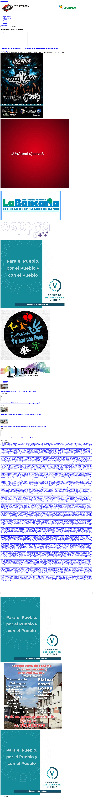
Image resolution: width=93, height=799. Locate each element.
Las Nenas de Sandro (5, 525)
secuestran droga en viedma (51, 562)
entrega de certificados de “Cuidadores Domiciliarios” (30, 492)
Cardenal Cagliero (59, 462)
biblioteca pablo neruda (85, 458)
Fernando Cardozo (87, 499)
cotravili (89, 476)
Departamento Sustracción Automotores (12, 480)
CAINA (71, 460)
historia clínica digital (32, 512)
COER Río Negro (77, 468)
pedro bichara (83, 544)
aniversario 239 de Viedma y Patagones (13, 452)
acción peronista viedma (79, 446)
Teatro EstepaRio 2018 (31, 570)
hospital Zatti (42, 513)
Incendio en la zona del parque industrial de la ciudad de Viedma (17, 437)
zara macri (28, 579)
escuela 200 (44, 493)
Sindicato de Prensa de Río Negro (85, 564)
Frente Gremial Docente (73, 505)
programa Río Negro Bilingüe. (52, 552)
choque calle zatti (65, 466)
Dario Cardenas (44, 479)
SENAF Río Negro (82, 562)
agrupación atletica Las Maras (30, 449)
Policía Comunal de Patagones (63, 548)
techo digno (38, 570)
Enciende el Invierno (52, 490)
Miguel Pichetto (66, 535)
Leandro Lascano (47, 525)
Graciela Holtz (76, 508)
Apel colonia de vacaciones (80, 452)
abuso (43, 445)
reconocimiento (52, 554)
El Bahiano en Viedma (31, 487)
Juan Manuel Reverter (31, 520)
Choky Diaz (59, 466)
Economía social (6, 21)
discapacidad (23, 485)
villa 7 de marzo (63, 577)
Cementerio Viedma (13, 465)
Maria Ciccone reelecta (60, 531)
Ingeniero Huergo (67, 515)
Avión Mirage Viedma (52, 457)
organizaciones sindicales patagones (13, 540)
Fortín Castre (14, 505)
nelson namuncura (23, 538)
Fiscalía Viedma (40, 504)
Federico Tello (35, 499)
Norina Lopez (86, 538)
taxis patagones (70, 569)
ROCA (41, 559)
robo (41, 557)
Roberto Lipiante (23, 557)
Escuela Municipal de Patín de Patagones (21, 496)
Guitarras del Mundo (13, 511)
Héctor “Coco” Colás (13, 512)
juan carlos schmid (23, 520)
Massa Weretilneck (39, 533)
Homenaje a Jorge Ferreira (46, 512)
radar (56, 553)
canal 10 (6, 462)
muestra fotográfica (60, 536)
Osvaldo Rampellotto (43, 540)
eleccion (44, 488)
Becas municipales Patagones (63, 458)
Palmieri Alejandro (37, 541)
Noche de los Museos (53, 538)
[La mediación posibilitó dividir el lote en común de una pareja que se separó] (4, 400)
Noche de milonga (61, 538)
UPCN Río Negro (59, 575)
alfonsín (70, 450)
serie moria (26, 563)
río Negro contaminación (69, 556)
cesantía (83, 465)
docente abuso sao (41, 485)
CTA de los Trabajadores (39, 477)
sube (31, 568)
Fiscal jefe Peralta (23, 504)
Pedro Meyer (89, 544)
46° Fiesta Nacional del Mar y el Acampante (38, 444)
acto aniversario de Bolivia (26, 448)
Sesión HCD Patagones (53, 563)
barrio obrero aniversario (25, 458)
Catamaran (50, 464)
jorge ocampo (27, 517)
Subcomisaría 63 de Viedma (24, 568)
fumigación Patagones (40, 506)
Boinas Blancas (83, 459)
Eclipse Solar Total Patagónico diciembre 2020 (10, 487)
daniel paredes (11, 479)
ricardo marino (27, 556)
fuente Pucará (33, 506)
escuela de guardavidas (38, 495)
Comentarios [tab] (5, 381)
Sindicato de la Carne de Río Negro (51, 564)
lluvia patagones (32, 528)
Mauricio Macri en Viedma (55, 533)
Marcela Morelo (47, 530)
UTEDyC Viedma (80, 575)
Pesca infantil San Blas (54, 546)
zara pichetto (33, 579)
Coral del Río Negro (13, 476)
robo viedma (36, 559)
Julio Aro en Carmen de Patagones (83, 521)
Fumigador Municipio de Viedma (60, 506)
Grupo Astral (28, 509)
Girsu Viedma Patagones (27, 508)
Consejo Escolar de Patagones (48, 474)
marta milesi (15, 533)
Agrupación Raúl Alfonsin (41, 449)
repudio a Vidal (66, 555)
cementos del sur (20, 465)
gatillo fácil (73, 507)
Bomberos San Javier (20, 460)
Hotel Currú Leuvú (59, 513)
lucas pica (2, 529)
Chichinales (54, 466)
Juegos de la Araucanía (24, 521)
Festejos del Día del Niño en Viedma (30, 500)
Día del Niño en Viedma (67, 483)
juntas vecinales (45, 522)
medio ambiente (83, 533)
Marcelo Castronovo (62, 530)
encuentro (59, 490)
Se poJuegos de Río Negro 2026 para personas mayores (78, 561)
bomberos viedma (28, 460)
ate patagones (50, 456)
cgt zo (28, 466)
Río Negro (62, 556)
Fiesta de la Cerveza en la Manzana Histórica (42, 501)
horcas (17, 513)
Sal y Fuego (69, 560)
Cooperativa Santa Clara (69, 475)
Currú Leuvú (70, 477)
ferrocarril (9, 500)
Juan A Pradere (66, 519)
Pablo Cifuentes (57, 540)
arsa (87, 453)
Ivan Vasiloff (62, 516)
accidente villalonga (70, 446)
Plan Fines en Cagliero (27, 547)
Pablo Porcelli (81, 540)
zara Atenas (23, 579)
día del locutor (35, 483)
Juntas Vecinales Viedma (54, 522)
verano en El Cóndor (12, 577)
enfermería (85, 491)
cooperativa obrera (60, 475)
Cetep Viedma (88, 465)
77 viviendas (89, 444)
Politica (4, 17)
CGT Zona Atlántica (34, 466)
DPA (57, 485)
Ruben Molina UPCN (39, 560)
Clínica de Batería (19, 468)
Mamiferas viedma (85, 529)
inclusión (56, 515)
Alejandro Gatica (43, 450)
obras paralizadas (46, 539)
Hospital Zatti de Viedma (50, 513)
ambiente (45, 451)
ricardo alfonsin (87, 555)
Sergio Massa (9, 563)
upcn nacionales (52, 575)
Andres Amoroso (69, 451)
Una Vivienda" (55, 574)
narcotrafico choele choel (9, 538)
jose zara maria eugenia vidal (42, 519)
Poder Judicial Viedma (18, 548)
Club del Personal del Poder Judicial (40, 468)
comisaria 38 (45, 471)
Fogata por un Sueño (81, 504)
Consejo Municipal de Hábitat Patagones (83, 474)
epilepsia (83, 492)
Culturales (5, 23)
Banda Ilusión (69, 457)
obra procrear (26, 539)
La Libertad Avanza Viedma (15, 524)
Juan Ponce (54, 520)
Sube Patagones (35, 568)
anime (89, 451)
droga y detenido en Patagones (74, 485)
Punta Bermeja (23, 553)
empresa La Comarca (26, 490)
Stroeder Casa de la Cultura (10, 568)
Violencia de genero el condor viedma (8, 578)
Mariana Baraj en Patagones (27, 532)
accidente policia (31, 446)
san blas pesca (36, 561)
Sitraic (2, 567)
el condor (47, 487)
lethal (26, 527)
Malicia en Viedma (56, 529)
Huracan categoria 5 (81, 513)
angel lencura (84, 451)
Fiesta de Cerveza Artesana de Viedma (25, 501)
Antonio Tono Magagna (64, 452)
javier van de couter (82, 516)
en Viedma (42, 490)
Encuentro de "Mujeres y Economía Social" (69, 490)
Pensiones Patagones (8, 546)
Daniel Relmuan (18, 479)
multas (87, 536)
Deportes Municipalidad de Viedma (50, 480)
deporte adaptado (23, 480)
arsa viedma (33, 454)
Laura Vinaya (32, 525)
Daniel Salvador (24, 479)
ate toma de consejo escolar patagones (60, 456)
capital (54, 462)
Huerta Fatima (66, 513)
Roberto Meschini (30, 557)
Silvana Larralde (17, 564)
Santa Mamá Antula (56, 561)
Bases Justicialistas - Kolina (47, 458)
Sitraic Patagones (6, 567)
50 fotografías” (51, 444)
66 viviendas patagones (82, 444)
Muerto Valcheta (52, 536)
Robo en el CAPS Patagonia (65, 557)
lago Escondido (71, 524)
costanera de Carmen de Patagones (77, 476)
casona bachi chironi (43, 464)
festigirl (39, 500)
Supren (15, 569)
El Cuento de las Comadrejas (59, 487)
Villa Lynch (76, 577)
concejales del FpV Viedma (10, 473)
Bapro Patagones (86, 457)
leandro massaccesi (55, 525)
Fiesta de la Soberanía (62, 501)
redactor (7, 51)
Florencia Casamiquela (55, 504)
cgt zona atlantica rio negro (44, 466)
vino (87, 577)
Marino (34, 532)
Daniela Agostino (31, 479)
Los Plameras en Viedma (50, 528)
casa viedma (24, 464)
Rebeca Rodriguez (6, 554)
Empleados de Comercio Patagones (8, 490)
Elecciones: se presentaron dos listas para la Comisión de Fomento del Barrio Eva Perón (23, 426)
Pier (60, 546)
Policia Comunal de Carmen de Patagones (48, 548)
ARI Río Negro (55, 453)
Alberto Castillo (4, 450)
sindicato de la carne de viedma (64, 564)
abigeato (21, 445)
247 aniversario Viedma (55, 443)
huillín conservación (73, 513)
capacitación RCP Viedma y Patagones (44, 462)
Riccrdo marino (50, 556)
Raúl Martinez (82, 553)
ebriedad (89, 485)
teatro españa (88, 569)
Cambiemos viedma (50, 461)
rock (51, 559)
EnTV (70, 492)
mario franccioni (66, 532)
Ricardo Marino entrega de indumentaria (38, 556)
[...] (64, 52)
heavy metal (89, 511)
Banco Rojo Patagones (62, 457)
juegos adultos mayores (65, 520)
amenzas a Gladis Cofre (52, 451)
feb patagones (29, 499)
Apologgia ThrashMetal (8, 453)
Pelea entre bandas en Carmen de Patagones (67, 545)
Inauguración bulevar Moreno (28, 514)
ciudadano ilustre (76, 467)
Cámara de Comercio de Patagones (29, 461)
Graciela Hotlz (82, 508)
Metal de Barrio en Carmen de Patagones (19, 535)
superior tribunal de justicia (62, 568)
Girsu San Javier (18, 508)
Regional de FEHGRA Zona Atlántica (12, 555)
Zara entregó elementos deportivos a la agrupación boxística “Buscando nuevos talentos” (29, 48)
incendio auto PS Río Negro (44, 514)
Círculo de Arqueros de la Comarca (53, 467)
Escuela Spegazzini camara (34, 496)
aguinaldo (66, 449)
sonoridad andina (65, 567)
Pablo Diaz (70, 540)
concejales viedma (29, 473)
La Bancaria (37, 523)
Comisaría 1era (20, 471)
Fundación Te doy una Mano (20, 507)
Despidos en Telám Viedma (46, 481)
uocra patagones (37, 575)
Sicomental (66, 563)
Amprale (59, 451)
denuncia (2, 480)
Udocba (24, 574)
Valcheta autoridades (61, 576)
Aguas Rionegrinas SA (58, 449)
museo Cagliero (65, 537)
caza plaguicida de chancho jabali (77, 464)
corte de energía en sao (36, 476)
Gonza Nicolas (70, 508)
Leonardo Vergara (21, 527)
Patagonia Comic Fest (24, 544)
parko (8, 543)
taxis (66, 569)
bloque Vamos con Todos (74, 459)
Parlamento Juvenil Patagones (15, 543)
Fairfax (68, 498)
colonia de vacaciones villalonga (31, 469)
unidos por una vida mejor (6, 575)
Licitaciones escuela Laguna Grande (81, 527)
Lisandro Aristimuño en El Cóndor (22, 528)
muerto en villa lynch (45, 536)
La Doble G (58, 523)
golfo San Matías (56, 508)
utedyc (75, 575)
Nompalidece (67, 538)
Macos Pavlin (36, 529)
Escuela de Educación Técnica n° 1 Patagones (10, 495)
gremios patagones (12, 509)
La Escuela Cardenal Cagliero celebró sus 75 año (71, 523)
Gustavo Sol (37, 511)
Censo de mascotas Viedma (29, 465)
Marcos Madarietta (29, 531)
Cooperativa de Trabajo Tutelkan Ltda (49, 475)
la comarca (53, 523)
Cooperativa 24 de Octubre (26, 475)
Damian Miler (81, 477)
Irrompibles (40, 516)
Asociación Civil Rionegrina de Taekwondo (75, 454)
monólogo (81, 535)
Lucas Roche (7, 529)
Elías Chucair (75, 489)
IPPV (27, 516)
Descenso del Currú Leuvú (21, 481)
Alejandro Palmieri (58, 450)
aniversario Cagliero (25, 452)
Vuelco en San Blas (70, 578)
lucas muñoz (89, 528)
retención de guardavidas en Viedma (77, 555)
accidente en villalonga (9, 446)
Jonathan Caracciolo (20, 517)
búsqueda (64, 460)
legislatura (68, 525)
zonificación (42, 579)
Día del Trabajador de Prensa (12, 484)
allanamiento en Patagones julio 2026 (12, 451)
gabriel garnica (37, 507)
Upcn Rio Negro (66, 575)
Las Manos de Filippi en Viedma (85, 524)
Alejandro (32, 450)
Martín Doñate (21, 533)
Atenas (69, 456)
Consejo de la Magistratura (36, 474)
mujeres (83, 536)
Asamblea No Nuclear (45, 454)
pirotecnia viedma (77, 546)
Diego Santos (76, 484)
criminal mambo (24, 477)
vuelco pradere (77, 578)
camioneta (74, 461)
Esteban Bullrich (22, 497)
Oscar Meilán (30, 540)
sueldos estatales (53, 568)
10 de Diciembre (25, 443)
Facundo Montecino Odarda (60, 498)
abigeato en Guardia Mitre (28, 445)
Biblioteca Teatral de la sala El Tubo (8, 459)
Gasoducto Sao (55, 507)
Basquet (55, 458)
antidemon (57, 452)
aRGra (50, 453)
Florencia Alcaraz (47, 504)
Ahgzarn (80, 449)
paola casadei (49, 541)
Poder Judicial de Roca (9, 548)
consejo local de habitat (70, 474)
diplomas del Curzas (84, 484)
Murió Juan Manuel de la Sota (56, 537)
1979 (40, 443)
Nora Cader (73, 538)
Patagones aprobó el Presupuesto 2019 (12, 544)
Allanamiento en (80, 450)
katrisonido (18, 523)
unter (30, 575)
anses (54, 452)
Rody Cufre (74, 559)
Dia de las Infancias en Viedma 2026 (13, 483)
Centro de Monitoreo (62, 465)
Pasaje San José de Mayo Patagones (46, 543)
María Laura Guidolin (10, 532)
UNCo (59, 574)
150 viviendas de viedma (34, 443)
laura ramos (27, 525)
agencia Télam (21, 449)
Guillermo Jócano (76, 509)
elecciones (48, 488)
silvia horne (23, 564)
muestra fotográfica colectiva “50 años (71, 536)
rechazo (12, 554)
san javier (41, 561)
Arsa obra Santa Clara (26, 454)
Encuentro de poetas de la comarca (12, 491)
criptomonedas (31, 477)
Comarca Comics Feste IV (77, 469)
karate (2, 523)
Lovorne (85, 528)
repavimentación (59, 555)
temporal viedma (79, 570)
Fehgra (39, 499)
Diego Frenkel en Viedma (63, 484)
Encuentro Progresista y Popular (47, 491)
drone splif (82, 485)
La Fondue (89, 523)
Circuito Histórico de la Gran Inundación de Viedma (29, 467)
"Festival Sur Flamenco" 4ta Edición (8, 443)
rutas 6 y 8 (58, 560)
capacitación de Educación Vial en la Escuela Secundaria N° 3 (24, 462)
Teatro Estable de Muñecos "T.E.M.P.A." (18, 570)
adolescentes (56, 448)
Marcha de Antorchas (86, 530)
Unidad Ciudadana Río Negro (85, 574)
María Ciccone (42, 531)
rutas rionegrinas (64, 560)
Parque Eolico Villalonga (27, 543)
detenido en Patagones (17, 482)
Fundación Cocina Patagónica (73, 506)
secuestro (59, 562)
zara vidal (38, 579)
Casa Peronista (18, 464)
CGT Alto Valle (7, 466)
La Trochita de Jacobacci (55, 524)
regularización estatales (38, 555)
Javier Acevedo (70, 516)
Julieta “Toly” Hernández (66, 521)
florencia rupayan (63, 504)
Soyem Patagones (79, 567)
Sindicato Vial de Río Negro (61, 565)
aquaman (25, 453)
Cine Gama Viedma (7, 467)
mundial (12, 537)
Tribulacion (51, 572)
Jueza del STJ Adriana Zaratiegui (35, 521)
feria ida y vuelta (57, 499)
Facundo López (52, 498)
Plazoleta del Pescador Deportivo (59, 547)
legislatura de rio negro (75, 525)
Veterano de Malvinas (28, 577)
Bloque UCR (54, 459)
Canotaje (10, 462)
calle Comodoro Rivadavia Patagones (81, 460)
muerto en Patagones (36, 536)
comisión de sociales (34, 472)
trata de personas (11, 572)
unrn (28, 575)
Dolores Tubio (53, 485)
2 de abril (43, 443)
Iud (49, 516)
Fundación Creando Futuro (84, 506)
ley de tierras (51, 527)
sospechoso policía (72, 567)
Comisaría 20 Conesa (28, 471)
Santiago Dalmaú (63, 561)
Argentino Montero (45, 453)
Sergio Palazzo (15, 563)
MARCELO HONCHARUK (72, 530)
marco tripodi (9, 531)
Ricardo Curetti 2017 (11, 556)
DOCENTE (35, 485)
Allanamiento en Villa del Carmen (26, 451)
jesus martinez (7, 517)
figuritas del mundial (86, 503)
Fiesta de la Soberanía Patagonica (74, 501)
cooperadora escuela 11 (5, 475)
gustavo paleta (31, 511)
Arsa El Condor (11, 454)
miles (71, 535)
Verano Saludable (20, 577)
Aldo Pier (28, 450)
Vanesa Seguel (75, 576)
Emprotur (32, 490)
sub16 (17, 568)
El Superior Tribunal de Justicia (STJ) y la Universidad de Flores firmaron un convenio (25, 488)
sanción (45, 561)
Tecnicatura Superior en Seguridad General (50, 570)
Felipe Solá (43, 499)
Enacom (46, 490)
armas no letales (74, 453)
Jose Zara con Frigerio (31, 519)
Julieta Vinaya (57, 521)
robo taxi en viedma (30, 559)
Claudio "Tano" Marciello (10, 468)
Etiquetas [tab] (5, 382)
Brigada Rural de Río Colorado (44, 460)
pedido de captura (76, 544)
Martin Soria (26, 533)
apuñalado (21, 453)
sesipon (59, 563)
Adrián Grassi (68, 448)
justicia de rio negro (63, 522)
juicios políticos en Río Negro (48, 521)
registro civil (22, 555)
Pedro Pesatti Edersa (10, 545)
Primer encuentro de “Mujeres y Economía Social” (49, 551)
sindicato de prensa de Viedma (7, 565)
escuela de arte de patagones (84, 493)
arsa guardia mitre (18, 454)
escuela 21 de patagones (51, 493)
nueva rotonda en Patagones (17, 539)
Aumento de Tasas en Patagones (14, 457)
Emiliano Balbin (82, 489)
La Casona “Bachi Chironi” (45, 523)
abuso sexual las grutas (49, 445)
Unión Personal (14, 575)
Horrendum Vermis (27, 513)
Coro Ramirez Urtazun (22, 476)
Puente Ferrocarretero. (15, 553)
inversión (24, 516)
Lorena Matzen (39, 528)
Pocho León (68, 547)
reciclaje (28, 554)
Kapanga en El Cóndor (85, 522)
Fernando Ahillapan (80, 499)
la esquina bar (83, 523)
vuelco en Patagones (61, 578)
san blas (31, 561)
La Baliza (33, 523)
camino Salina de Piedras (66, 461)
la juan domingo (6, 524)
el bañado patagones (40, 487)
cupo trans (58, 477)
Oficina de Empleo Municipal (56, 539)
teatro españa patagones (5, 570)
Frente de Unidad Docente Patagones (61, 505)
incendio (36, 514)
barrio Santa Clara (33, 458)
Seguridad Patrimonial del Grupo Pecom (69, 562)
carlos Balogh (77, 462)
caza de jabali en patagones (65, 464)
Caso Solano (36, 464)
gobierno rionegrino (49, 508)
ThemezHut (21, 797)
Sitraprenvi (17, 567)
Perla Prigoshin (30, 546)
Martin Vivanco (32, 533)
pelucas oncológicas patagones (82, 545)
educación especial (23, 487)
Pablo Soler (86, 540)
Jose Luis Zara (84, 517)
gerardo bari (85, 507)
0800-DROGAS (18, 443)
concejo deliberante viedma (64, 473)
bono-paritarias (35, 460)
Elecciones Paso (13, 489)
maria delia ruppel (68, 531)
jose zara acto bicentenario (21, 519)
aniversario (3, 452)
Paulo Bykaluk (64, 544)
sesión (33, 563)
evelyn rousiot (46, 497)
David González (51, 479)
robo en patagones (83, 557)
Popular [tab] (4, 379)
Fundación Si (11, 507)
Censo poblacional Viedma (40, 465)
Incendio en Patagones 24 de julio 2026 (22, 515)
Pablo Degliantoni (63, 540)
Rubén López (31, 560)
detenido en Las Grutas (8, 482)
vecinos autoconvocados (83, 576)
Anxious (71, 452)
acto (8, 448)
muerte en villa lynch (28, 536)
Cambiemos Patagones (40, 461)
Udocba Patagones (30, 574)
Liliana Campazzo (11, 528)
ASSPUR (37, 456)
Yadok (20, 579)
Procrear (6, 552)
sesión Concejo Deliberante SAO (41, 563)
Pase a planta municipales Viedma (60, 543)
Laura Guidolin (21, 525)
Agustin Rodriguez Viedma (73, 449)
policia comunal (36, 548)
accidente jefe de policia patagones (21, 446)
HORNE (21, 513)
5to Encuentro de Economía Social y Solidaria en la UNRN (66, 444)
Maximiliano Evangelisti (66, 533)
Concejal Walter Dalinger (77, 472)
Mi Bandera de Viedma (32, 535)
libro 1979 (63, 527)
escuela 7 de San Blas (61, 493)
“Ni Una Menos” (9, 580)
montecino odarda (86, 535)
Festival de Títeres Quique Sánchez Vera (52, 500)
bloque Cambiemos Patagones (21, 459)
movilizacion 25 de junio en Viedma (8, 536)
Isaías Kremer (45, 516)
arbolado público (37, 453)
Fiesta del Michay (53, 503)
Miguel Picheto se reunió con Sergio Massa (54, 535)
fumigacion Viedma (49, 506)
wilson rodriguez (15, 579)
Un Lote (35, 574)
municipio (38, 537)
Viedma (42, 577)
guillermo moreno (83, 509)
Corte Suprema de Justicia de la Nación (58, 476)
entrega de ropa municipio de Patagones (61, 492)
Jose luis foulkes (67, 517)
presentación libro (22, 551)
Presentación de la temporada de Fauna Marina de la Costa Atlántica (18, 391)
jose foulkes (51, 517)
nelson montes (17, 538)
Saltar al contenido (4, 1)
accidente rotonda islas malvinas (49, 446)
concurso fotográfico (74, 473)
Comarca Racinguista (87, 469)
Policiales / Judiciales (7, 18)
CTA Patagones (47, 477)
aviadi (47, 457)
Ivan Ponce (52, 516)
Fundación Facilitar (4, 507)
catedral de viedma (56, 464)
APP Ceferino (16, 453)
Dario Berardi (38, 479)
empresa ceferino (18, 490)
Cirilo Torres (70, 467)
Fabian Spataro (39, 498)
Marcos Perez (36, 531)
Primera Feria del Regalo (65, 551)
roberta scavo (5, 557)
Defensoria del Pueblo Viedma (70, 479)
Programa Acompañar (21, 552)
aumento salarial (35, 457)
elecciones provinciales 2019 (53, 489)
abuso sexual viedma (58, 445)
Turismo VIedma (84, 572)
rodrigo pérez (69, 559)
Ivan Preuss (57, 516)
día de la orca (81, 482)
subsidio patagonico (43, 568)
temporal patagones (72, 570)
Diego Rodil (71, 484)
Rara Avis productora (65, 553)
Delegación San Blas (81, 479)
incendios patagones (50, 515)
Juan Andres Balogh (73, 519)
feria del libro (50, 499)
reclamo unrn (42, 554)
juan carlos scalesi (15, 520)
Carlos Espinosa (84, 462)
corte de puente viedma (45, 476)
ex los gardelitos (53, 497)
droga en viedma (64, 485)
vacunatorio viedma (46, 576)
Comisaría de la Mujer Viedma (55, 471)
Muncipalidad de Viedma (6, 537)
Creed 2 (19, 477)
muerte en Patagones (19, 536)
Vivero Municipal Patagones (41, 578)
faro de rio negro (8, 499)
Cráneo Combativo (13, 477)
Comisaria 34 (40, 471)
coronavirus (29, 476)
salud (24, 561)
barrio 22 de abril (16, 458)
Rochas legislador (46, 559)
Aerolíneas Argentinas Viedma (77, 448)
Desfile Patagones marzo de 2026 (33, 481)
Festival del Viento (75, 500)
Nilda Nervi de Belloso (43, 538)
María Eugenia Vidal (84, 531)
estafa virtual (74, 496)
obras (41, 539)
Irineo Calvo (35, 516)
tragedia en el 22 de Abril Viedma (53, 571)
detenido (53, 481)
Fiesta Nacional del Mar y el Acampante (74, 503)
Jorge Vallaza (46, 517)
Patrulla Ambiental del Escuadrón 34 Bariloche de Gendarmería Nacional (46, 544)
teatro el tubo (76, 569)
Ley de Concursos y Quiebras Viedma (41, 527)
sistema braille (87, 565)
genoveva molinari (79, 507)
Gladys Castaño (35, 508)
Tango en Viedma (32, 569)
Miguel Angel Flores (41, 535)
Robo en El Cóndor (75, 557)
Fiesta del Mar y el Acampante (29, 503)
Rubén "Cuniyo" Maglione (23, 560)
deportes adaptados (39, 480)
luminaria (21, 529)
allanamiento (74, 450)
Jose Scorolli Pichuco (8, 519)
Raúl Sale (87, 553)
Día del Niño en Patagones (43, 483)
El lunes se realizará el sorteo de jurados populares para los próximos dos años (21, 414)
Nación (83, 537)
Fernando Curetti (4, 500)
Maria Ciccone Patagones (50, 531)
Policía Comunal (30, 548)
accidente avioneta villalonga (74, 445)
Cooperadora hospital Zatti (15, 475)
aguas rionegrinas (50, 449)
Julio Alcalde (73, 521)
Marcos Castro (15, 531)
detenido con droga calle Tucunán (62, 481)
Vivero (34, 578)
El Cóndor (51, 487)
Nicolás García (30, 538)
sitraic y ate (12, 567)
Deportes (5, 20)
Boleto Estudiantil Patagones (10, 460)
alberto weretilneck (11, 450)
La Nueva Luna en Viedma (38, 524)
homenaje (39, 512)
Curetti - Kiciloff (63, 477)
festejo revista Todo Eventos (17, 500)
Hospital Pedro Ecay (35, 513)
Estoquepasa (10, 796)
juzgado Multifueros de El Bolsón (74, 522)
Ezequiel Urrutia (14, 498)
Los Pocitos (58, 528)
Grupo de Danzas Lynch (36, 509)
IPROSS (30, 516)
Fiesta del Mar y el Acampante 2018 (43, 503)
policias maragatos (24, 549)
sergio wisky (20, 563)
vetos (34, 577)
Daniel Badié (5, 479)
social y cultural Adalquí (24, 567)
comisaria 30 (35, 471)
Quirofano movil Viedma (50, 553)
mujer (81, 536)
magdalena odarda (48, 529)
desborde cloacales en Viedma (10, 481)
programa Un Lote (62, 552)
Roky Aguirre (6, 560)
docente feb (47, 485)
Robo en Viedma (7, 559)
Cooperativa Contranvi (36, 475)
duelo (86, 485)
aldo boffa (24, 450)
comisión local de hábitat (43, 472)
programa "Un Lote (12, 552)
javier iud (76, 516)
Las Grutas (76, 524)
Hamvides (42, 511)
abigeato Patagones (38, 445)
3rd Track (67, 443)
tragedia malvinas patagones (65, 571)
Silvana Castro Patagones (9, 564)
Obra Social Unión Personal (34, 539)
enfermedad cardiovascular (77, 491)
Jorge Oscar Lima (39, 517)
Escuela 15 (39, 493)
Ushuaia (71, 575)
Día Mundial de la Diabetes (35, 484)
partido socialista (35, 543)
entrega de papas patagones (47, 492)
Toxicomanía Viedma (42, 571)
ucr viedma (20, 574)
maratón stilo (41, 530)
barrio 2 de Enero (9, 458)
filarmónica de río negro (5, 504)
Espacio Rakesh (69, 496)
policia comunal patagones (74, 548)
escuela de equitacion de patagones (26, 495)
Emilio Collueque (88, 489)
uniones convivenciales (22, 575)
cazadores (87, 464)
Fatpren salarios (17, 499)
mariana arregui (18, 532)
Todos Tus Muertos (16, 571)
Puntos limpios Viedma (40, 553)
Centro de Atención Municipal (52, 465)
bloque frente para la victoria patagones (35, 459)
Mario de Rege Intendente (58, 532)
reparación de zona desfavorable (49, 555)
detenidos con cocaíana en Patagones (47, 482)
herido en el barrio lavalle (23, 512)
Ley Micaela (56, 527)
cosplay (68, 476)
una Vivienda (48, 574)
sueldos (48, 568)
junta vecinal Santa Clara (37, 522)
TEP (5, 571)
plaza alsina (34, 547)
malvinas (79, 529)
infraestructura (61, 515)
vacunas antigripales (18, 576)
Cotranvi (85, 476)
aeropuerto (86, 448)
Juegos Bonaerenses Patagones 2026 (12, 521)
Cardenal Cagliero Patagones (69, 462)
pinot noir (63, 546)
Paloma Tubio (43, 541)
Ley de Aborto (30, 527)
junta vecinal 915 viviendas (26, 522)
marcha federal (3, 531)
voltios (55, 578)
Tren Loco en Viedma (37, 572)
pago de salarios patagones (17, 541)
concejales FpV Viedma (21, 473)
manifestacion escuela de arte (6, 530)
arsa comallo (5, 454)
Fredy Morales (39, 505)
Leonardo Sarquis (13, 527)
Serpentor (30, 563)
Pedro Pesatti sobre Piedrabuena (51, 545)
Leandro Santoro (62, 525)
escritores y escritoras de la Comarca (29, 493)
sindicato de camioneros (39, 564)
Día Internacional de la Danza (24, 484)
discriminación (29, 485)
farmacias (2, 499)
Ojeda (63, 539)
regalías (86, 554)
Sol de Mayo (32, 567)
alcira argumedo (18, 450)
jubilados (59, 520)
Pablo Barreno (50, 540)
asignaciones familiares (61, 454)
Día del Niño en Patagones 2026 (55, 483)
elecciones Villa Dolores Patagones (66, 489)
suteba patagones (25, 569)
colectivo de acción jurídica (87, 468)
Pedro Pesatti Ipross (29, 545)
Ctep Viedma (53, 477)
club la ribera (50, 468)
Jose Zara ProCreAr (52, 519)
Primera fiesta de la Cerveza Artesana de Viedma (79, 551)
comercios (15, 471)
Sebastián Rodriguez (42, 562)
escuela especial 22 (83, 495)
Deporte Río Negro (31, 480)
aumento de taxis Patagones (26, 457)
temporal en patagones (63, 570)
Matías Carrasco (47, 533)
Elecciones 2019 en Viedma (63, 488)
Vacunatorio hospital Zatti (27, 576)
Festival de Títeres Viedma (66, 500)
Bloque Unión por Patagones (63, 459)
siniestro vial (82, 565)
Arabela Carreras (30, 453)
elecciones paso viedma (32, 489)
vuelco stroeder (83, 578)
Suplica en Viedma (10, 569)
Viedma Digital (47, 577)
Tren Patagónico (45, 572)
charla (51, 466)
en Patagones (37, 490)
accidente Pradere (38, 446)
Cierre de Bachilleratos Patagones (84, 466)
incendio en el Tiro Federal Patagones (69, 514)
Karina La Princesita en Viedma (9, 523)
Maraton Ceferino (35, 530)
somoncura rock (51, 567)
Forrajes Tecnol (8, 505)
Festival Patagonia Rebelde (11, 501)
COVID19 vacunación (5, 477)
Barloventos (3, 458)
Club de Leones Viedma (28, 468)
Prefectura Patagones (9, 551)
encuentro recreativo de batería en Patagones (63, 491)
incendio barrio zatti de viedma (56, 514)
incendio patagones (34, 515)
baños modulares (79, 457)
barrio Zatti (39, 458)
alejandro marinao (50, 450)
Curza (74, 477)
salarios (16, 561)
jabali (66, 516)
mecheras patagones (75, 533)
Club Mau (55, 468)
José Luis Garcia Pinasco (76, 517)
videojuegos (37, 577)
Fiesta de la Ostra (54, 501)
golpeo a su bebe (63, 508)
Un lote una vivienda (42, 574)
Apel (74, 452)
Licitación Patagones (70, 527)
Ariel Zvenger (67, 453)
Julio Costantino (7, 522)
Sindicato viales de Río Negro (73, 565)
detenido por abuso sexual (28, 482)
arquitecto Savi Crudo (81, 453)
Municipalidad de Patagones (20, 537)
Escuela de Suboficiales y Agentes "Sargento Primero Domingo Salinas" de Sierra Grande (61, 495)
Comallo (47, 469)
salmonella (20, 561)
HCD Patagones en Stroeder (81, 511)
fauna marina (23, 499)
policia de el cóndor (84, 548)
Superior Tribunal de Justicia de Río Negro (76, 568)
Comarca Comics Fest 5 (67, 469)
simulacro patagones (30, 564)
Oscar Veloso (36, 540)
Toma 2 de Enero (23, 571)
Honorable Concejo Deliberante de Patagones (80, 512)
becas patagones (72, 458)
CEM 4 (6, 465)
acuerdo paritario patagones (48, 448)
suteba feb (19, 569)
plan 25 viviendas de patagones (11, 547)
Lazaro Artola (41, 525)
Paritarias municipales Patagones (70, 541)
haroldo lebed (47, 511)
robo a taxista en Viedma (47, 557)
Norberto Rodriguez (80, 538)
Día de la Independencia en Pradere (71, 482)
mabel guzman (26, 529)
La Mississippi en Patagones (27, 524)
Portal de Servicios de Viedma (70, 549)
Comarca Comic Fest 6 (57, 469)
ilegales (18, 514)
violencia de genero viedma (21, 578)
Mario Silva (10, 533)
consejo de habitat (15, 474)
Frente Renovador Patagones (6, 506)
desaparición (81, 480)
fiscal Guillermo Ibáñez (15, 504)
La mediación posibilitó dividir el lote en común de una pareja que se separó (20, 403)
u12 (9, 574)
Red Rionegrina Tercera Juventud (77, 554)
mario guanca (73, 532)
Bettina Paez (77, 458)
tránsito (90, 571)
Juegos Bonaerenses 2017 (75, 520)
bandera (74, 457)
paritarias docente (60, 541)
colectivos (2, 469)
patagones (2, 544)
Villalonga (84, 577)
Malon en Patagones (67, 529)
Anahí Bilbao (63, 451)
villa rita (80, 577)
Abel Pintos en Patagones (14, 445)
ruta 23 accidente (52, 560)
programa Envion (42, 552)
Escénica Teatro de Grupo (9, 493)
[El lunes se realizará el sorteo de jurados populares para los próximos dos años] (4, 412)
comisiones (51, 472)
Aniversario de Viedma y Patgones (45, 452)
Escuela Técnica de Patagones (46, 496)
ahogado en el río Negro (87, 449)
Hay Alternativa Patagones (63, 511)
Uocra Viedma (43, 575)
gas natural (49, 507)
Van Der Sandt (68, 576)
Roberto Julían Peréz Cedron (13, 557)
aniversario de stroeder (33, 452)
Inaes (21, 514)
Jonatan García (13, 517)
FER (47, 499)
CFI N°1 (2, 466)
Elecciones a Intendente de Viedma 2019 (77, 488)
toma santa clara (31, 571)
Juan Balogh (89, 519)
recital (31, 554)
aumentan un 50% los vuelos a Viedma (79, 456)
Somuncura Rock (57, 567)
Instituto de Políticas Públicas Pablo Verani (79, 515)
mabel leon (31, 529)
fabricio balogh (45, 498)
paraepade (54, 541)
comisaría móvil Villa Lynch (74, 471)
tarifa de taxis (38, 569)
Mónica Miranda (75, 535)
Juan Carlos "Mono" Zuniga (6, 520)
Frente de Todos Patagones (48, 505)
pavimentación (70, 544)
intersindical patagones (17, 516)
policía (25, 548)
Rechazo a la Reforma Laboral (20, 554)
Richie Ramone (56, 556)
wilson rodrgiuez (8, 579)
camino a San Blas (57, 461)
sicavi (63, 563)
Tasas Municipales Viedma (57, 569)
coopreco (76, 475)
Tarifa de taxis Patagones (47, 569)
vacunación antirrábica (8, 576)
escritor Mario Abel (18, 493)
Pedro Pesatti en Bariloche (19, 545)
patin (30, 544)
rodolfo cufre (64, 559)
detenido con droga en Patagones (76, 481)
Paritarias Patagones (81, 541)
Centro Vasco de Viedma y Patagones (74, 465)
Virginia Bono (30, 578)
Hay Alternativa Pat (54, 511)
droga (59, 485)
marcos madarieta (21, 531)
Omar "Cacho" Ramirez (69, 539)
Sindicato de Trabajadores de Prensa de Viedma (33, 565)
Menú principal (4, 25)
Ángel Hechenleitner (78, 451)
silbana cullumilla (76, 563)
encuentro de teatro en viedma (25, 491)
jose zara (14, 519)
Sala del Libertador (11, 561)
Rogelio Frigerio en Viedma (83, 559)
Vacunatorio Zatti (53, 576)
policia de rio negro (16, 549)
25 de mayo (63, 443)
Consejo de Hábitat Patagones (25, 474)
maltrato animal (74, 529)
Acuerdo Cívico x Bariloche (37, 448)
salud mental (27, 561)
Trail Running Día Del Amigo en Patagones (80, 571)
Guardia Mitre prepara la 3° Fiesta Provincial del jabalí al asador (60, 509)
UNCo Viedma (64, 574)
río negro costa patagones (79, 556)
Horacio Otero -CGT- (11, 513)
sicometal (71, 563)
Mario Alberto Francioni (48, 532)
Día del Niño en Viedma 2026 (78, 483)
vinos (90, 577)
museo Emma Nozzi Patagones (75, 537)
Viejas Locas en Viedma (55, 577)
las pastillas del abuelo (13, 525)
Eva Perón (28, 497)
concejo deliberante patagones (53, 473)
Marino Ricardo (39, 532)
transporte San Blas (4, 572)
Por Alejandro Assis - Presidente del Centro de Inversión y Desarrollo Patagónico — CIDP (46, 549)
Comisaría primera (84, 471)
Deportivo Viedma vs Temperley (72, 480)
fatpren (12, 499)
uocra (33, 575)
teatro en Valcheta (82, 569)
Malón (61, 529)
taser (64, 569)
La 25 (29, 523)
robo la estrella (14, 559)
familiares (72, 498)
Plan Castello (20, 547)
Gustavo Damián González (23, 511)
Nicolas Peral (36, 538)
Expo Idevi (8, 498)
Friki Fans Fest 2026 (21, 506)
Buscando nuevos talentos (56, 460)
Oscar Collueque (24, 540)
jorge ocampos (33, 517)
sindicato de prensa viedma (18, 565)
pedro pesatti (3, 545)
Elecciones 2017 (54, 488)
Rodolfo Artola (58, 559)
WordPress (8, 797)
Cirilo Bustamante (64, 467)
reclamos (46, 554)
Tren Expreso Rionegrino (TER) (21, 572)
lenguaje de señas (6, 527)
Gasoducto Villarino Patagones (64, 507)
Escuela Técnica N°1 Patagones (59, 496)
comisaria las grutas (65, 471)
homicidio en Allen (56, 512)
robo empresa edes (56, 557)
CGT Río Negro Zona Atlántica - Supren (19, 466)
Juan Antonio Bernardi (82, 519)
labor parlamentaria (63, 524)
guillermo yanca (5, 511)
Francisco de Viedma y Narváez (30, 505)
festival (42, 500)
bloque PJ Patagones (47, 459)
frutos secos (28, 506)
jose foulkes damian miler (59, 517)
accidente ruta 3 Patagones (61, 446)
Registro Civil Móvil (29, 555)
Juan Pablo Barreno (40, 520)
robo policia (19, 559)
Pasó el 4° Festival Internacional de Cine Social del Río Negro (79, 543)
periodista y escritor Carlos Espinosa (19, 546)
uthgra (85, 575)
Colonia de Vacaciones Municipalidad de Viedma (14, 469)
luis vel (17, 529)
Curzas (76, 477)
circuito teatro (43, 467)
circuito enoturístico (15, 467)
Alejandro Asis (37, 450)
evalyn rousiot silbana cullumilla (37, 497)
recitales (34, 554)
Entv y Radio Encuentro (76, 492)
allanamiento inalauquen (38, 451)
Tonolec (35, 571)
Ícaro (87, 513)
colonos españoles (41, 469)
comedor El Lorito (9, 471)
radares (59, 553)
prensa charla (16, 551)
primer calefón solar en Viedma (33, 551)
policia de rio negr (8, 549)
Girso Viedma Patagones (10, 508)
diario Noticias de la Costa (46, 484)
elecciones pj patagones (42, 489)
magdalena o (42, 529)
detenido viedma (36, 482)
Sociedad (5, 19)
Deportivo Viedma (61, 480)
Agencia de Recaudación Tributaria (11, 449)
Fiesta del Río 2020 (61, 503)
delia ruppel (87, 479)
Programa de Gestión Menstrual (32, 552)
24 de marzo (48, 443)
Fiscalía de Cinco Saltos (32, 504)
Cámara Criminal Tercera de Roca (15, 461)
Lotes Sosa (81, 528)
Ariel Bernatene (61, 453)
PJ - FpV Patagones (85, 546)
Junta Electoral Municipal (16, 522)
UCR (11, 574)
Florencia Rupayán (71, 504)
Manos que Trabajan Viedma (26, 530)
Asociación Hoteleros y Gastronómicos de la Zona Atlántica (23, 456)
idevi (9, 514)
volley (53, 578)
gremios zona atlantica (21, 509)
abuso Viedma (65, 445)
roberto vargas (37, 557)
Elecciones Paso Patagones (22, 489)
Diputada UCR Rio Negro (15, 485)
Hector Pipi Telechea (5, 512)
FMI (76, 504)
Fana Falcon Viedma (78, 498)
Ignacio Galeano (13, 514)
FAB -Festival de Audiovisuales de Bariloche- (27, 498)
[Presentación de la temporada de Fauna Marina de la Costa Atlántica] (4, 388)
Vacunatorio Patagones (37, 576)
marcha (79, 530)
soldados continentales (39, 567)
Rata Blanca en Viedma (74, 553)
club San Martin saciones (69, 468)
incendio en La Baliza (82, 514)
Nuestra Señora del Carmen (6, 539)
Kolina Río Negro (24, 523)
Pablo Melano (75, 540)
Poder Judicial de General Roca (78, 547)
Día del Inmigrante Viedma (26, 483)
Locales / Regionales (7, 16)
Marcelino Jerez (54, 530)
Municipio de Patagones (45, 537)
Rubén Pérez (46, 560)
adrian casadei (62, 448)
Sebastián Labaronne (33, 562)
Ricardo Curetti (4, 556)
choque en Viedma (73, 466)
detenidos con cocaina (59, 482)
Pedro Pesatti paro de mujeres (39, 545)
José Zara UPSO (59, 519)
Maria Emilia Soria (76, 531)
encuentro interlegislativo (36, 491)
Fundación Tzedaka (30, 507)
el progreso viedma (69, 487)
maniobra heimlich (16, 530)
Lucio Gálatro (13, 529)
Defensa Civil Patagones (59, 479)
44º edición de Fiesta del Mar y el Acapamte (20, 444)
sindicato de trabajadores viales (49, 565)
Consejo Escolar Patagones (59, 474)
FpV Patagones (20, 505)
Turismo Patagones (77, 572)
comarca (50, 469)
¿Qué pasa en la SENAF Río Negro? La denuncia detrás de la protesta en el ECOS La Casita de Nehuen (66, 579)
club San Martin (60, 468)
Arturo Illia (38, 454)
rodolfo (53, 559)
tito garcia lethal (9, 571)
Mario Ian (6, 533)
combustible (3, 471)
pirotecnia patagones (70, 546)
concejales (84, 472)
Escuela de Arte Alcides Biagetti (72, 493)
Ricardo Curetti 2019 (20, 556)
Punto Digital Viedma (31, 553)
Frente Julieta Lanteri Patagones (85, 505)
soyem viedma (86, 567)
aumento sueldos (42, 457)
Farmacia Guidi (85, 498)
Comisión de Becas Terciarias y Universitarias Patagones (18, 472)
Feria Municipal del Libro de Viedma (68, 499)
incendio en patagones (9, 515)
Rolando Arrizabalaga (13, 560)
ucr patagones (15, 574)
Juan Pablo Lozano (48, 520)
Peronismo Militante (38, 546)
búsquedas (68, 460)
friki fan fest (14, 506)
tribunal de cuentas (57, 572)
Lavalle (36, 525)
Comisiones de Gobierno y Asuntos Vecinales (62, 472)
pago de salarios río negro (28, 541)
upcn (48, 575)
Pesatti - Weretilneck (46, 546)
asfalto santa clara (53, 454)
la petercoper (46, 524)
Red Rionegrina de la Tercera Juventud (63, 554)
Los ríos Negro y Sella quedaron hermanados (70, 528)
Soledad (45, 567)
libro (60, 527)
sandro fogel (49, 561)
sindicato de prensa (75, 564)
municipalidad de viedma (31, 537)
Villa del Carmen (70, 577)
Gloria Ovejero (42, 508)
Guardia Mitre (44, 509)
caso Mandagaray (30, 464)
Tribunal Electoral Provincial (67, 572)
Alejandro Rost (65, 450)
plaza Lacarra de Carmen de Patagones (45, 547)
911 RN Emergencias (5, 445)
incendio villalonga (41, 515)
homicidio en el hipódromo (65, 512)
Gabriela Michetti (43, 507)
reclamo (37, 554)
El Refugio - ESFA (76, 487)
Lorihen (43, 528)
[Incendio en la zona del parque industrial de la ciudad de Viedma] (4, 435)
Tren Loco (31, 572)
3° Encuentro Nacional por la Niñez (77, 443)
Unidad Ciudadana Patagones (73, 574)
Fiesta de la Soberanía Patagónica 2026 (15, 503)
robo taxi (24, 559)
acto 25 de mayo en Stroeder (15, 448)
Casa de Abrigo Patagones (10, 464)
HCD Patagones (72, 511)
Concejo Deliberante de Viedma (40, 473)
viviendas (49, 578)
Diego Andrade (55, 484)
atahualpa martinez (43, 456)
